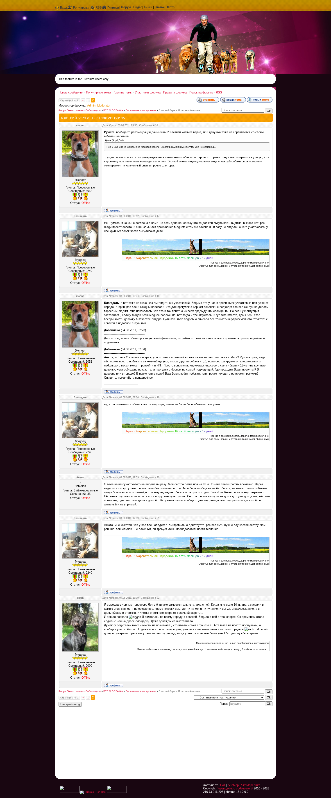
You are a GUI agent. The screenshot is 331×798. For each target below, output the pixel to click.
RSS (99, 7)
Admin (91, 105)
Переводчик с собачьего (233, 788)
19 (158, 397)
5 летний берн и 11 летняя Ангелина (179, 110)
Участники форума (148, 92)
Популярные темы (98, 92)
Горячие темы (122, 92)
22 (158, 597)
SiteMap (233, 785)
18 (158, 296)
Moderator (103, 105)
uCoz (222, 785)
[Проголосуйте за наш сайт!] (117, 792)
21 (158, 518)
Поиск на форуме (201, 92)
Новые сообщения (71, 92)
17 (158, 216)
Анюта (80, 477)
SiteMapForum (250, 785)
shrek (80, 597)
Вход (63, 7)
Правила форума (175, 92)
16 (156, 125)
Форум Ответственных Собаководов (80, 110)
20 (158, 477)
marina (80, 125)
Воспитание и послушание (141, 110)
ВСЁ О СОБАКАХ (113, 110)
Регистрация (81, 7)
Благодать (80, 216)
